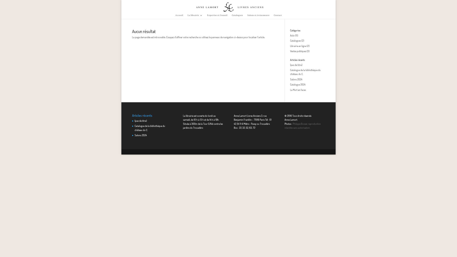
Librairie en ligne (298, 45)
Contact (278, 15)
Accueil (179, 15)
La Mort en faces (298, 89)
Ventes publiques (298, 51)
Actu (292, 35)
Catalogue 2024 (297, 84)
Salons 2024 (296, 79)
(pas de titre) (296, 64)
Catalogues (237, 15)
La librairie (193, 15)
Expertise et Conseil (217, 15)
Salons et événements (258, 15)
